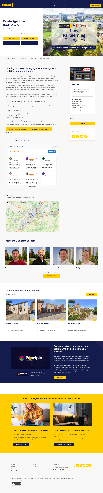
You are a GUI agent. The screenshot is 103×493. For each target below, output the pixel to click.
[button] (32, 214)
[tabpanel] (51, 317)
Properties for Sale (11, 43)
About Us (84, 5)
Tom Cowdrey (33, 268)
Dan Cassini (79, 268)
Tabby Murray (57, 268)
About (7, 58)
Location (14, 58)
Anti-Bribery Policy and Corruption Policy (22, 480)
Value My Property (16, 470)
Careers (34, 466)
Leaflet (57, 231)
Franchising (48, 478)
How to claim (9, 132)
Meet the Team (23, 58)
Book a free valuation (29, 38)
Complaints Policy (39, 478)
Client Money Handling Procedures (40, 129)
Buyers (55, 5)
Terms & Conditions (16, 478)
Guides (71, 5)
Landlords (31, 5)
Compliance (56, 478)
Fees (32, 478)
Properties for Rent (29, 43)
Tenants (39, 5)
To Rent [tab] (13, 294)
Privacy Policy (26, 478)
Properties (33, 58)
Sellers (47, 5)
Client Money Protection (66, 478)
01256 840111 (6, 28)
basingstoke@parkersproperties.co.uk (12, 31)
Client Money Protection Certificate (17, 129)
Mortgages (63, 5)
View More (91, 294)
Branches (77, 5)
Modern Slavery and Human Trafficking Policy (46, 480)
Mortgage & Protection (44, 58)
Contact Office (11, 38)
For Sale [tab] (8, 294)
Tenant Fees (82, 123)
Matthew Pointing (10, 268)
